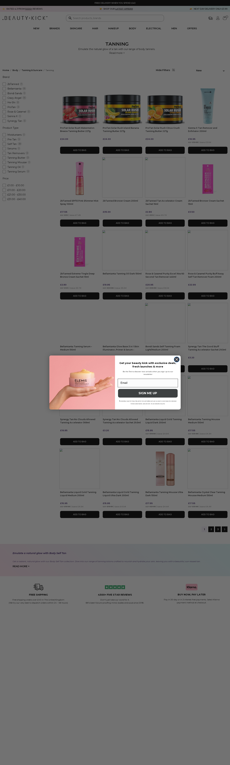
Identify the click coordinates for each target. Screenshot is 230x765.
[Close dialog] (176, 359)
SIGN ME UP (148, 393)
